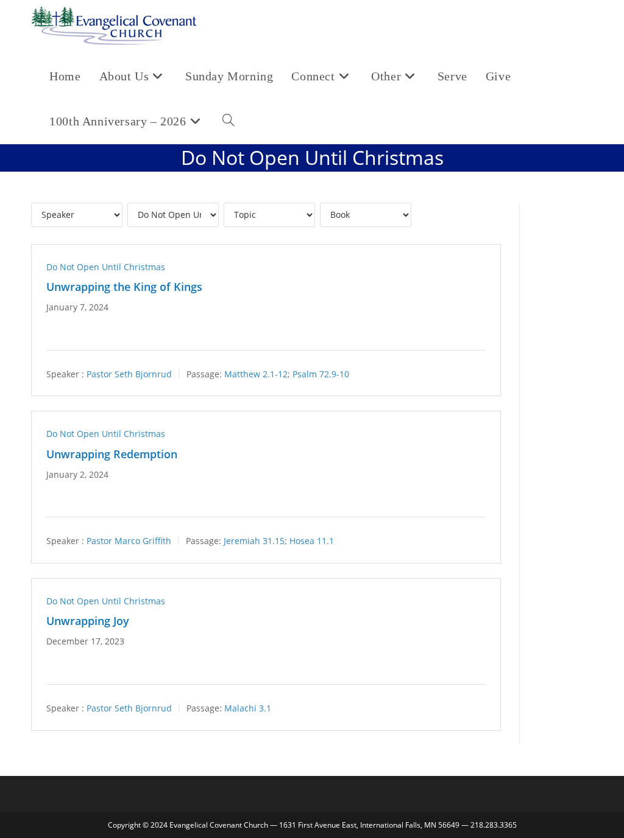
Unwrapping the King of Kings (124, 286)
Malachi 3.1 (247, 707)
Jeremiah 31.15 (254, 540)
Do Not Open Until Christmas (105, 267)
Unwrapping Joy (87, 620)
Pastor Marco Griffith (129, 540)
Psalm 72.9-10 (320, 373)
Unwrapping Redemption (111, 454)
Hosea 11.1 (311, 540)
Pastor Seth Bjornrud (129, 373)
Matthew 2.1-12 (256, 373)
